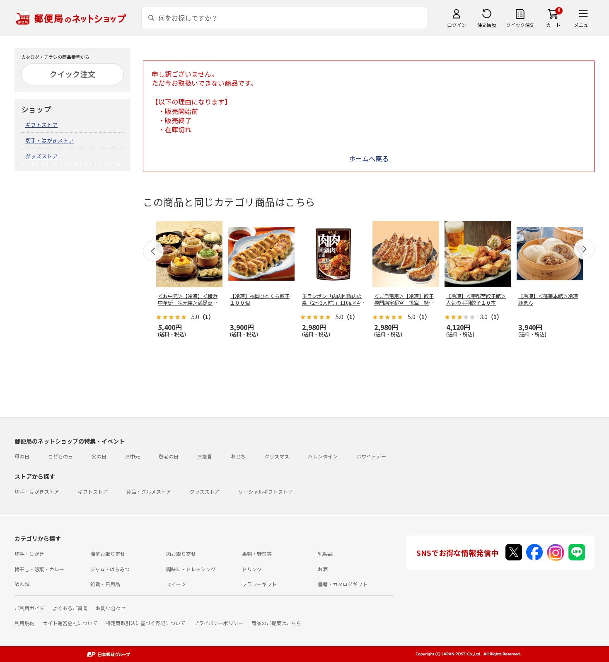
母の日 (22, 456)
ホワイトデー (371, 456)
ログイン (456, 24)
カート (553, 24)
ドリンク (252, 568)
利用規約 (24, 622)
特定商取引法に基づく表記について (145, 622)
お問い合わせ (111, 607)
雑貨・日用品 (105, 583)
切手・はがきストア (49, 140)
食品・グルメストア (148, 491)
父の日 (99, 456)
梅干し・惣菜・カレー (39, 568)
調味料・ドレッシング (191, 568)
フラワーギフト (259, 583)
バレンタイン (323, 456)
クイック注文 (520, 24)
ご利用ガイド (29, 607)
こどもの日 (60, 456)
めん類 (22, 583)
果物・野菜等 (257, 553)
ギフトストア (41, 125)
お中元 (132, 456)
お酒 (323, 568)
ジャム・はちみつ (110, 568)
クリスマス (276, 456)
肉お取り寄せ (181, 553)
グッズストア (41, 156)
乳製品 (325, 553)
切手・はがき (29, 553)
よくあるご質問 (70, 607)
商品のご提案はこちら (276, 622)
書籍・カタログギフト (342, 583)
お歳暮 (204, 456)
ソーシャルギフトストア (265, 491)
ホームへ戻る (369, 158)
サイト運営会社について (70, 622)
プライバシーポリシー (218, 622)
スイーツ (176, 583)
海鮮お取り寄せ (107, 553)
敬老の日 (169, 456)
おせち (238, 456)
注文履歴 (486, 24)
